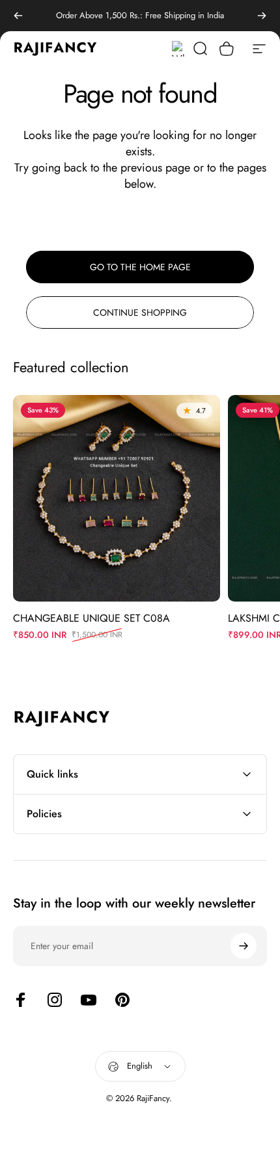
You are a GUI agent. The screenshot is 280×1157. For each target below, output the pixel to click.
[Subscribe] (244, 946)
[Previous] (18, 15)
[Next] (261, 15)
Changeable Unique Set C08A (91, 618)
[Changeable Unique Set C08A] (116, 498)
